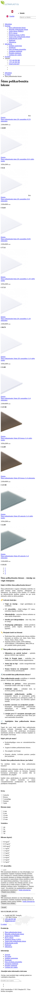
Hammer (6, 801)
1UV (4, 870)
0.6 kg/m (6, 842)
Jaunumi (7, 954)
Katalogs (7, 26)
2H (4, 827)
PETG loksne (13, 33)
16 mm (5, 817)
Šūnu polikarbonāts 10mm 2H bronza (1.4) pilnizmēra (18, 478)
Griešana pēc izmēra (15, 55)
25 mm (5, 819)
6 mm (5, 813)
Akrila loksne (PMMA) (16, 31)
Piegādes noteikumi (15, 53)
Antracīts (6, 795)
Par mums (8, 956)
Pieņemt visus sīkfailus (8, 892)
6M (4, 831)
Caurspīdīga (7, 799)
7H (4, 833)
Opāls (5, 803)
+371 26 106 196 (14, 62)
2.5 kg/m (6, 860)
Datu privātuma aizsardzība (17, 49)
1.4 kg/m (6, 851)
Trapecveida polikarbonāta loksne (19, 37)
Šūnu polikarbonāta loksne (17, 27)
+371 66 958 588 (14, 60)
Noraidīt (4, 896)
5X (4, 829)
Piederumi (12, 40)
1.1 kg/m (6, 848)
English (12, 16)
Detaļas (3, 117)
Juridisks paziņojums (15, 46)
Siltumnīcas (12, 42)
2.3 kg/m (6, 855)
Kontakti (7, 56)
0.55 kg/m (6, 844)
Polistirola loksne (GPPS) (17, 35)
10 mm (5, 815)
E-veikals (8, 74)
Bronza (5, 797)
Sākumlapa (8, 24)
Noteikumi (12, 47)
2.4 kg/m (6, 857)
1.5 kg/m (6, 853)
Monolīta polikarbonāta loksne (18, 29)
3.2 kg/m (6, 862)
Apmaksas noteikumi (15, 51)
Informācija (8, 44)
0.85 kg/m (6, 846)
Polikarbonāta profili (15, 38)
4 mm (5, 811)
